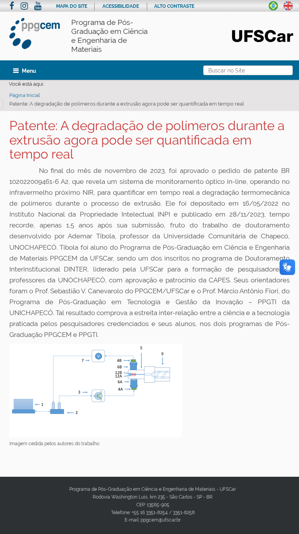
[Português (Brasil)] (273, 5)
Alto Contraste (174, 6)
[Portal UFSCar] (262, 35)
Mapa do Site (71, 6)
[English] (288, 5)
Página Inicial (24, 95)
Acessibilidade (120, 6)
